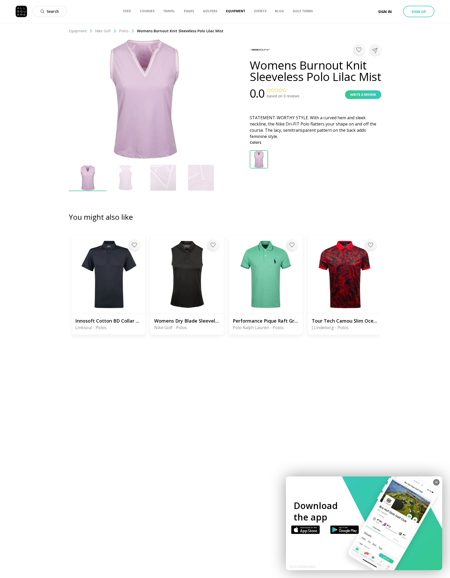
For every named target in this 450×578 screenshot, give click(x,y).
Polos (124, 30)
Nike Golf (103, 30)
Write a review (363, 94)
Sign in (385, 11)
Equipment (78, 30)
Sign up (418, 11)
